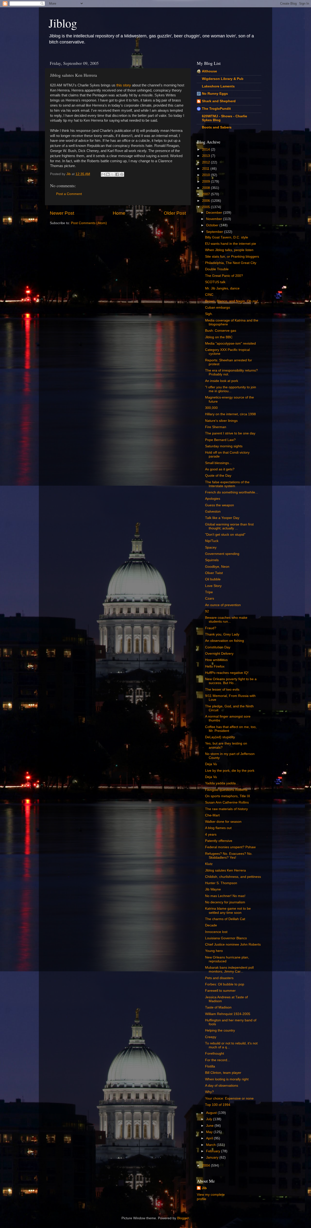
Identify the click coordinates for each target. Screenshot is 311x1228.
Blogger (183, 1218)
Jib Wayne (213, 889)
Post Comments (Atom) (89, 223)
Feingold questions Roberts (226, 790)
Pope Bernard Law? (220, 440)
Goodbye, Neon (217, 566)
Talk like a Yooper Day (222, 518)
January (212, 1157)
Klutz (209, 864)
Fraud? (210, 628)
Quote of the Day (218, 475)
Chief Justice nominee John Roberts (233, 944)
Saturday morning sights (223, 446)
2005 (206, 207)
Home (119, 213)
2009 (206, 181)
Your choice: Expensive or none (229, 1098)
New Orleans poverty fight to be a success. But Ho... (231, 681)
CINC (209, 294)
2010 (206, 175)
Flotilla (210, 1066)
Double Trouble (217, 269)
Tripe (209, 592)
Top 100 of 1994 (217, 1105)
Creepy (210, 1037)
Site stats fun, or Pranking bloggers (232, 256)
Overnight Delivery (219, 653)
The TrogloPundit (216, 108)
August (212, 1113)
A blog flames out (218, 828)
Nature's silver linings (221, 421)
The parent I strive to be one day (230, 433)
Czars (209, 598)
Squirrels (212, 560)
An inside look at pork (221, 381)
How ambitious (216, 660)
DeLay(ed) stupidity (220, 737)
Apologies (212, 498)
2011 (206, 168)
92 (207, 611)
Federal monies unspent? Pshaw (230, 847)
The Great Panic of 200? (224, 276)
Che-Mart (212, 815)
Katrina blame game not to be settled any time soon (228, 910)
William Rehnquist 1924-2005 (227, 1014)
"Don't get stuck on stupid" (225, 534)
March (211, 1145)
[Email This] (103, 174)
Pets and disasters (219, 978)
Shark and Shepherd (219, 101)
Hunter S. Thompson (221, 883)
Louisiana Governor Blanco (226, 938)
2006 (206, 201)
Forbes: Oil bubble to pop (224, 984)
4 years (210, 834)
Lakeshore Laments (218, 86)
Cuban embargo (217, 307)
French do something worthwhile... (231, 492)
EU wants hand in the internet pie (230, 244)
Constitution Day (217, 647)
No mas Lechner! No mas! (225, 896)
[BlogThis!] (107, 174)
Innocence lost (216, 932)
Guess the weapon (219, 505)
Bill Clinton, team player (223, 1073)
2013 (206, 156)
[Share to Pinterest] (121, 174)
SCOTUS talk (215, 282)
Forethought (214, 1053)
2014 (206, 149)
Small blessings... (218, 463)
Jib (69, 174)
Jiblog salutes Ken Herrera (225, 870)
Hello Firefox (215, 666)
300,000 (211, 408)
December (214, 212)
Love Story (213, 586)
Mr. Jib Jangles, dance (222, 288)
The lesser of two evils (222, 689)
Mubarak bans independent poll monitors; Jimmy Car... (229, 969)
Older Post (175, 213)
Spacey (210, 547)
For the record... (217, 1060)
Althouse (209, 71)
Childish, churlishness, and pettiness (233, 877)
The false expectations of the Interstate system (227, 484)
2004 (206, 1165)
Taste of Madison (218, 1007)
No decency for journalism (225, 902)
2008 (206, 188)
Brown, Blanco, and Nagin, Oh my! (231, 301)
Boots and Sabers (217, 127)
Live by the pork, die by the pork (229, 770)
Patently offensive (218, 841)
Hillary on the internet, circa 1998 (230, 414)
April (210, 1138)
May (210, 1132)
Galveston (213, 511)
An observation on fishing (224, 641)
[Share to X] (112, 174)
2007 (206, 194)
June (210, 1125)
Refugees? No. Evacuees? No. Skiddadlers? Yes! (228, 855)
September (215, 232)
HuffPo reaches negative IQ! (227, 673)
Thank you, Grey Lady (222, 634)
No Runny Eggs (215, 93)
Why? (209, 1092)
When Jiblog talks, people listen (229, 250)
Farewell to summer (220, 990)
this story (123, 85)
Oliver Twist (214, 573)
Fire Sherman (215, 427)
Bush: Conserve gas (220, 330)
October (212, 225)
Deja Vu (211, 764)
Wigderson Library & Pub (222, 79)
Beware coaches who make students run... (226, 619)
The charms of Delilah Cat (225, 919)
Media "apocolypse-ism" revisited (230, 343)
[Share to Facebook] (117, 174)
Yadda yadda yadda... (222, 783)
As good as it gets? (219, 469)
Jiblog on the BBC (219, 337)
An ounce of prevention (223, 605)
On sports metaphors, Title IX (227, 796)
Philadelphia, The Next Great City (230, 263)
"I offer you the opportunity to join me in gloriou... (230, 389)
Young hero (214, 951)
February (213, 1151)
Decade (211, 925)
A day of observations (221, 1085)
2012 (206, 162)
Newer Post (62, 213)
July (209, 1119)
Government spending (222, 554)
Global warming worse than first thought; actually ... (229, 526)
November (214, 219)
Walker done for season (223, 821)
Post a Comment (69, 194)
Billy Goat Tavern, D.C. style (226, 237)
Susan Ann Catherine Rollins (227, 802)
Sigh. (209, 314)
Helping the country (220, 1030)
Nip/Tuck (211, 541)
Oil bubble (213, 579)
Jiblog (63, 23)
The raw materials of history (226, 809)
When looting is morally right (227, 1079)
